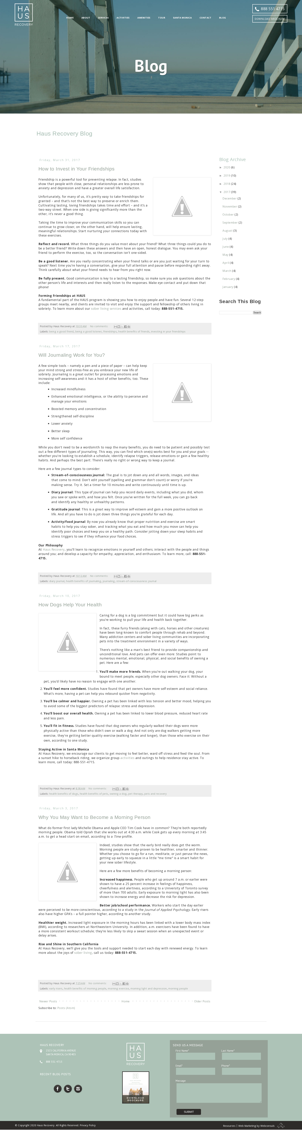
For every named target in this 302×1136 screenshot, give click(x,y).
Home (70, 17)
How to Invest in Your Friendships (76, 169)
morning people (178, 988)
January (228, 287)
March (227, 271)
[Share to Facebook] (125, 326)
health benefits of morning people (85, 988)
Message (181, 1080)
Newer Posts (48, 1001)
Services (103, 17)
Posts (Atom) (66, 1008)
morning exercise (118, 988)
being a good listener (88, 331)
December (229, 198)
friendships (110, 331)
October (228, 214)
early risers (56, 988)
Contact (205, 17)
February (229, 279)
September (230, 222)
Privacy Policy (88, 1125)
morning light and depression (149, 988)
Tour (161, 17)
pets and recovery (155, 793)
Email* (179, 1065)
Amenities (143, 17)
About (85, 17)
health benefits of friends (133, 331)
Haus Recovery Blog (64, 133)
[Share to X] (122, 326)
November (230, 206)
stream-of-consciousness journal (136, 581)
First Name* (182, 1050)
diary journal (56, 581)
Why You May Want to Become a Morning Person (94, 817)
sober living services (106, 308)
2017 (227, 192)
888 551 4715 (273, 8)
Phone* (225, 1065)
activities (127, 758)
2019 (227, 175)
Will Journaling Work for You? (71, 355)
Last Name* (228, 1050)
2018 (227, 184)
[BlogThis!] (119, 326)
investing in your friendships (168, 331)
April (226, 263)
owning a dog (118, 793)
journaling (109, 581)
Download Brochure (270, 18)
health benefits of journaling (83, 581)
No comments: (99, 326)
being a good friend (61, 331)
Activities (123, 17)
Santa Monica (182, 17)
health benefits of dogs (63, 793)
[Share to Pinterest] (129, 326)
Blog (222, 17)
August (227, 231)
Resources (229, 1125)
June (225, 247)
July (225, 239)
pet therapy (135, 793)
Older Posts (202, 1001)
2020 (227, 167)
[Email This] (115, 326)
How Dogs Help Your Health (70, 604)
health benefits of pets (94, 793)
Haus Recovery (53, 549)
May (225, 255)
